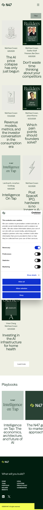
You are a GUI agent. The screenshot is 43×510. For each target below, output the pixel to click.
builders (5, 487)
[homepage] (5, 462)
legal (19, 481)
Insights (5, 490)
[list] (21, 420)
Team (4, 483)
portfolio (5, 485)
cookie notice (22, 487)
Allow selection (21, 288)
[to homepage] (7, 5)
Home (4, 481)
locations (20, 483)
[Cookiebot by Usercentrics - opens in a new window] (31, 213)
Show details (32, 275)
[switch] (38, 254)
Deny (21, 295)
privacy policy (22, 485)
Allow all (21, 282)
